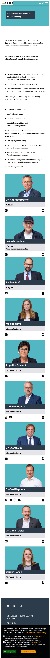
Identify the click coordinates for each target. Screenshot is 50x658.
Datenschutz (26, 616)
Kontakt (11, 618)
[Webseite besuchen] (15, 500)
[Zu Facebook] (7, 500)
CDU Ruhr (11, 623)
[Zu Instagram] (6, 418)
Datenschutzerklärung (35, 632)
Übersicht (39, 636)
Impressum (12, 616)
